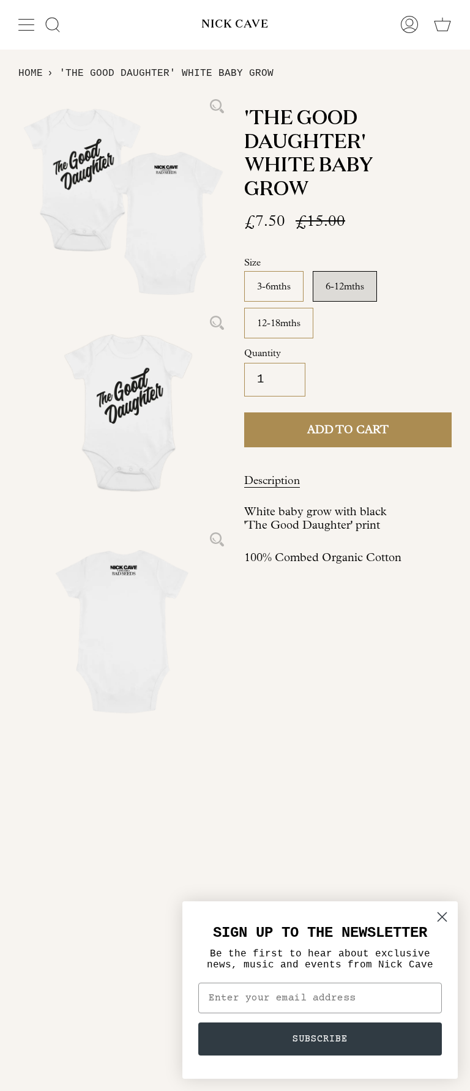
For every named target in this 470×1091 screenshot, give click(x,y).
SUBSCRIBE (320, 1038)
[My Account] (409, 24)
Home (30, 73)
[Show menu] (27, 24)
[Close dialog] (442, 917)
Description (272, 480)
